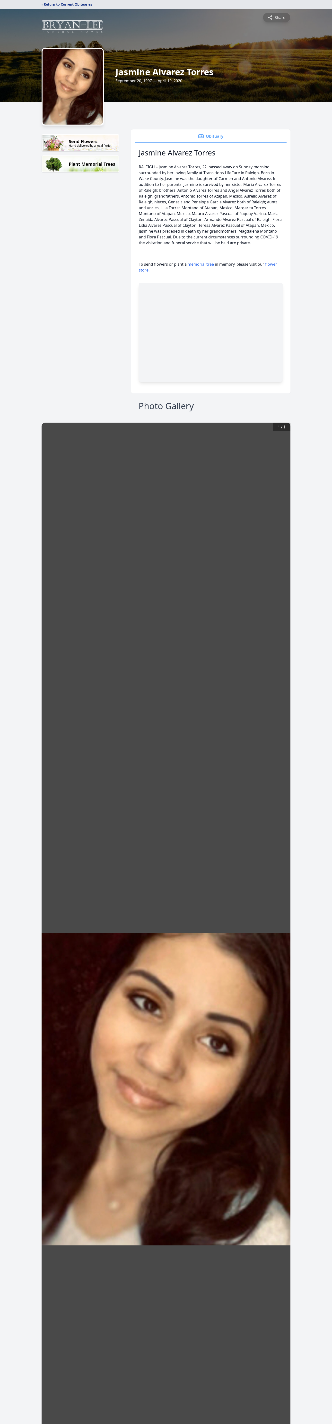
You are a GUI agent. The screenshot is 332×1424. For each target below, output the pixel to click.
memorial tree (201, 264)
